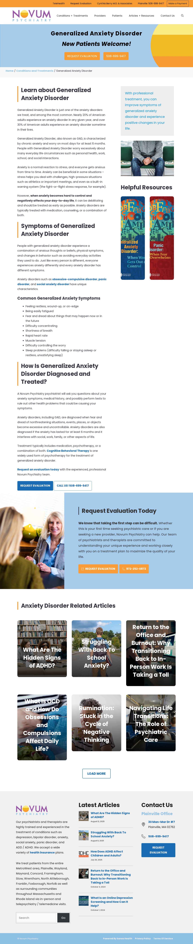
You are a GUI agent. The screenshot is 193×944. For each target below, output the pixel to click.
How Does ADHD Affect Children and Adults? (107, 853)
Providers (100, 15)
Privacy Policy (143, 938)
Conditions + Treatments (72, 15)
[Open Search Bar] (182, 16)
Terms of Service (163, 938)
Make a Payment (177, 3)
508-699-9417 (116, 56)
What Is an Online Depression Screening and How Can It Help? (112, 902)
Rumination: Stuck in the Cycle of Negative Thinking (96, 724)
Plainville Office (157, 814)
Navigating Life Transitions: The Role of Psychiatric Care (151, 724)
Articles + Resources (141, 15)
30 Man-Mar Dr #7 (161, 822)
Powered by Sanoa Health (117, 938)
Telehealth (59, 3)
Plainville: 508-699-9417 (151, 3)
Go (63, 918)
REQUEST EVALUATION (82, 56)
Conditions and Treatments (34, 71)
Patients (117, 15)
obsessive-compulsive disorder (74, 279)
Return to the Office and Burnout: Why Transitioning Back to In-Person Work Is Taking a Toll (151, 651)
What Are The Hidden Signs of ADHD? (42, 658)
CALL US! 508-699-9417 (73, 486)
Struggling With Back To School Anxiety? (96, 654)
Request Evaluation (80, 3)
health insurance (42, 852)
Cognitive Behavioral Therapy (68, 451)
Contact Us (168, 15)
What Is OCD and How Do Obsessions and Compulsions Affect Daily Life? (42, 725)
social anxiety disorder (53, 284)
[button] (96, 773)
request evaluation (35, 486)
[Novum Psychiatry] (32, 16)
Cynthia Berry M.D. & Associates (114, 3)
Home (10, 71)
